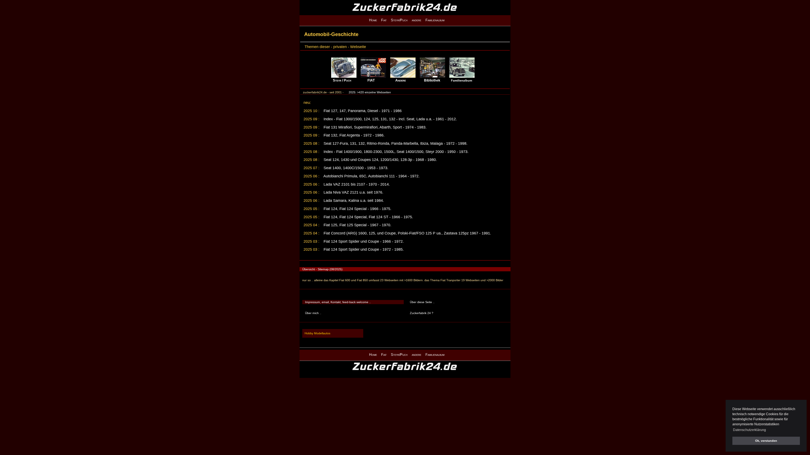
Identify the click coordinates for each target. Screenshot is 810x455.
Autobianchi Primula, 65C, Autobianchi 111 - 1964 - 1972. (371, 176)
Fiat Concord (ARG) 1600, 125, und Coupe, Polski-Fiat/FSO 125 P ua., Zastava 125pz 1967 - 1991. (406, 233)
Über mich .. (313, 313)
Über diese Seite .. (422, 302)
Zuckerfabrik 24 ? (421, 313)
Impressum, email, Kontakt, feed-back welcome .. (338, 302)
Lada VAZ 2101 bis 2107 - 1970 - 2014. (356, 184)
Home (373, 20)
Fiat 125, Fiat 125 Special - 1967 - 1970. (356, 225)
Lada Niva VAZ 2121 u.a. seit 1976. (352, 192)
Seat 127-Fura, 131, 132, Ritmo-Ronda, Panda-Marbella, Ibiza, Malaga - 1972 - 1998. (395, 143)
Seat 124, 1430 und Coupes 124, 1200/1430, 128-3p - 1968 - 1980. (379, 160)
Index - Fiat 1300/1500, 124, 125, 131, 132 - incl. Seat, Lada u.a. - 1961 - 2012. (389, 119)
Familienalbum (434, 20)
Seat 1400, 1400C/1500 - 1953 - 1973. (355, 168)
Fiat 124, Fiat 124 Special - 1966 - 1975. (356, 209)
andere (416, 20)
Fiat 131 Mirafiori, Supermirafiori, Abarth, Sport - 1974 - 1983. (374, 127)
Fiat (384, 20)
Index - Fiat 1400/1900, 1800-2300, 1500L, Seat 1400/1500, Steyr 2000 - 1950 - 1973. (395, 152)
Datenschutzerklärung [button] (749, 430)
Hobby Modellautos (317, 333)
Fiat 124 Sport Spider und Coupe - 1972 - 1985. (363, 249)
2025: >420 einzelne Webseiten (370, 92)
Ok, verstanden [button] (766, 440)
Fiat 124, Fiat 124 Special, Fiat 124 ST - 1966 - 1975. (367, 217)
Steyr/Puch (399, 20)
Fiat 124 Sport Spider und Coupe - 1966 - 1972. (363, 241)
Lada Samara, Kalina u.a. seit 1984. (353, 200)
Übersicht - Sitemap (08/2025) (322, 269)
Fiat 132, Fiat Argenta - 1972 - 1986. (353, 135)
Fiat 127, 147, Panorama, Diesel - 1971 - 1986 (362, 111)
